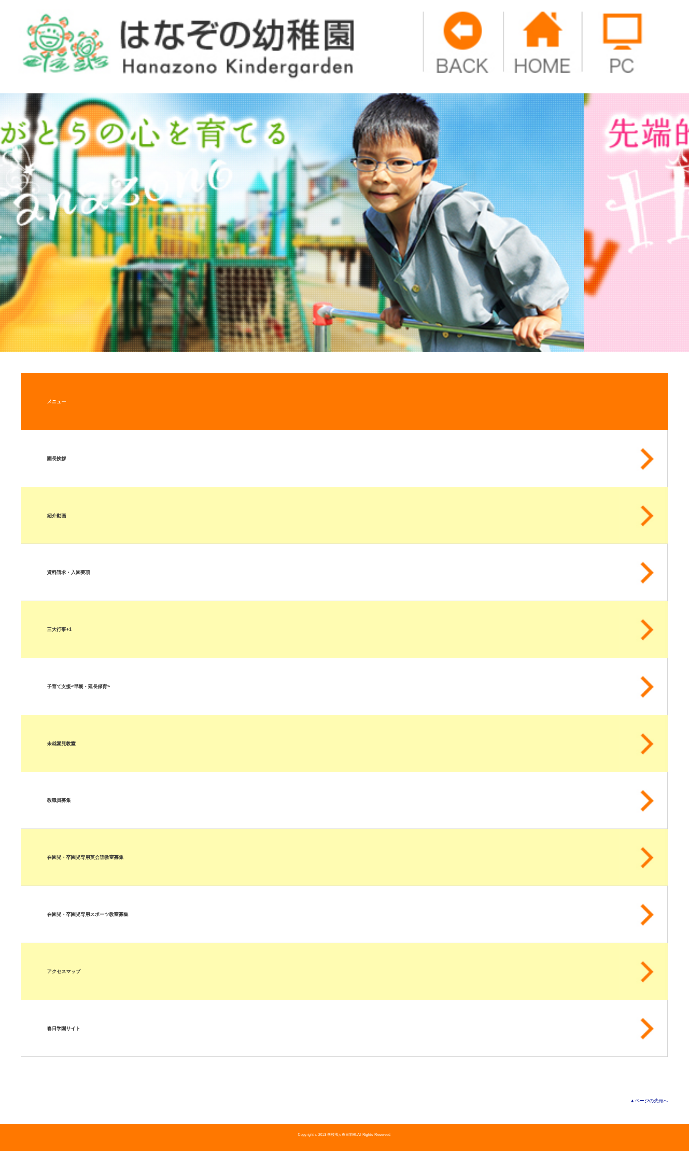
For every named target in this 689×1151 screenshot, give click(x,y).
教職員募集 (59, 800)
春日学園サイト (64, 1028)
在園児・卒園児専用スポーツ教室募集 (87, 914)
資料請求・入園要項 (68, 572)
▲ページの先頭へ (649, 1101)
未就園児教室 (61, 743)
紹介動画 (56, 515)
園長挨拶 (56, 458)
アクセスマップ (64, 971)
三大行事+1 (59, 629)
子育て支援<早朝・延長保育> (78, 686)
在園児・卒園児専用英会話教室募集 (85, 857)
